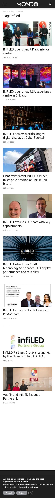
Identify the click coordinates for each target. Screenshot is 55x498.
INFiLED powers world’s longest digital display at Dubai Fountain (24, 135)
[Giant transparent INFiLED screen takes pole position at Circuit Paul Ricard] (27, 160)
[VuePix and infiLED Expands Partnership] (27, 379)
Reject (21, 493)
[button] (5, 4)
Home (5, 11)
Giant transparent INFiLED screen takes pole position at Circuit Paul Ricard (25, 180)
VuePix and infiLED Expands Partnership (21, 396)
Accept (9, 493)
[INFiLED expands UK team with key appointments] (27, 206)
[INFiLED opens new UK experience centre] (27, 33)
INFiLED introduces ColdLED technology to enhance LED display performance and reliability (27, 268)
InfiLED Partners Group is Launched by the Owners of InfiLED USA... (27, 354)
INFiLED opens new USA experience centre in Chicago (27, 93)
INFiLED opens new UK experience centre (26, 51)
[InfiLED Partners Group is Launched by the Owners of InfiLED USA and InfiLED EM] (27, 337)
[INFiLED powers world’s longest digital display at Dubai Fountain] (27, 118)
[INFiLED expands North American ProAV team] (27, 294)
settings (34, 487)
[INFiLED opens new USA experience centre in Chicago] (27, 76)
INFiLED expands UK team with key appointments (26, 224)
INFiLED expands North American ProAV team (25, 312)
